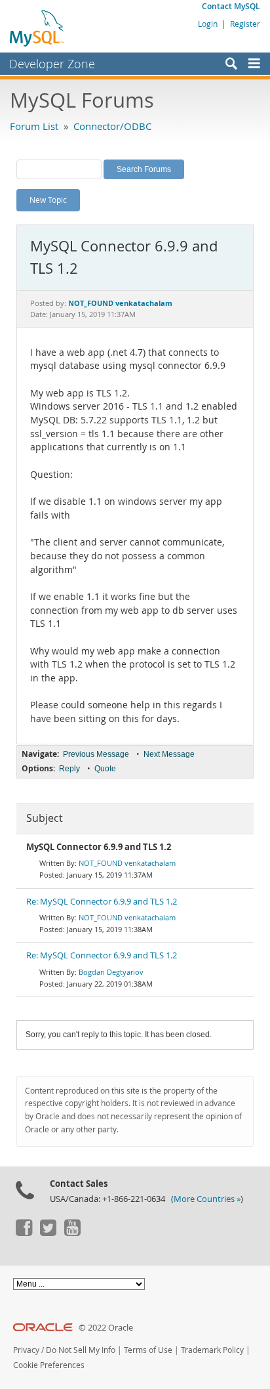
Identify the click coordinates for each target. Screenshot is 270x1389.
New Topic (48, 199)
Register (245, 23)
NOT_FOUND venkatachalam (127, 863)
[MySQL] (37, 27)
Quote (105, 768)
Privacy (26, 1350)
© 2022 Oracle (106, 1327)
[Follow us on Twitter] (47, 1233)
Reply (69, 768)
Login (208, 23)
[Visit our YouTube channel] (72, 1233)
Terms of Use (148, 1350)
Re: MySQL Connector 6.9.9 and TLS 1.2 (101, 901)
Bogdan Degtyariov (111, 972)
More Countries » (207, 1199)
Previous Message (96, 754)
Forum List (34, 126)
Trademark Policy (212, 1350)
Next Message (169, 754)
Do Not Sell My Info (80, 1350)
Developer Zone (52, 64)
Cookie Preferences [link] (49, 1365)
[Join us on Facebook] (23, 1233)
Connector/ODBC (112, 126)
